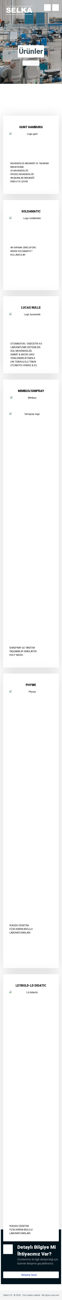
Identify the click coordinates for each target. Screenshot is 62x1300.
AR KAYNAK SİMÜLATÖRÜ (23, 247)
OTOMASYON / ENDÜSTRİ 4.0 (26, 343)
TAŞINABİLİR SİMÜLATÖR (23, 651)
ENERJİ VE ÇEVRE (19, 181)
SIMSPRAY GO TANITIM (22, 647)
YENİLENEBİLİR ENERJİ (22, 358)
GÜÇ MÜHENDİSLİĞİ (21, 350)
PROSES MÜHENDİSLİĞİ (22, 174)
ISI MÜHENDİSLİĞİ (19, 170)
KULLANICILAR (17, 254)
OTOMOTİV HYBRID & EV (23, 365)
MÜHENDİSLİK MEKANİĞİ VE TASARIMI (29, 163)
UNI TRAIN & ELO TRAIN (23, 361)
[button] (31, 1275)
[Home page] (24, 63)
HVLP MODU (16, 655)
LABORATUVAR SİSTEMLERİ (25, 347)
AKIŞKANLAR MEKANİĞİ (22, 178)
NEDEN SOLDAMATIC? (21, 251)
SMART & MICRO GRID (22, 354)
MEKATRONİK (17, 167)
